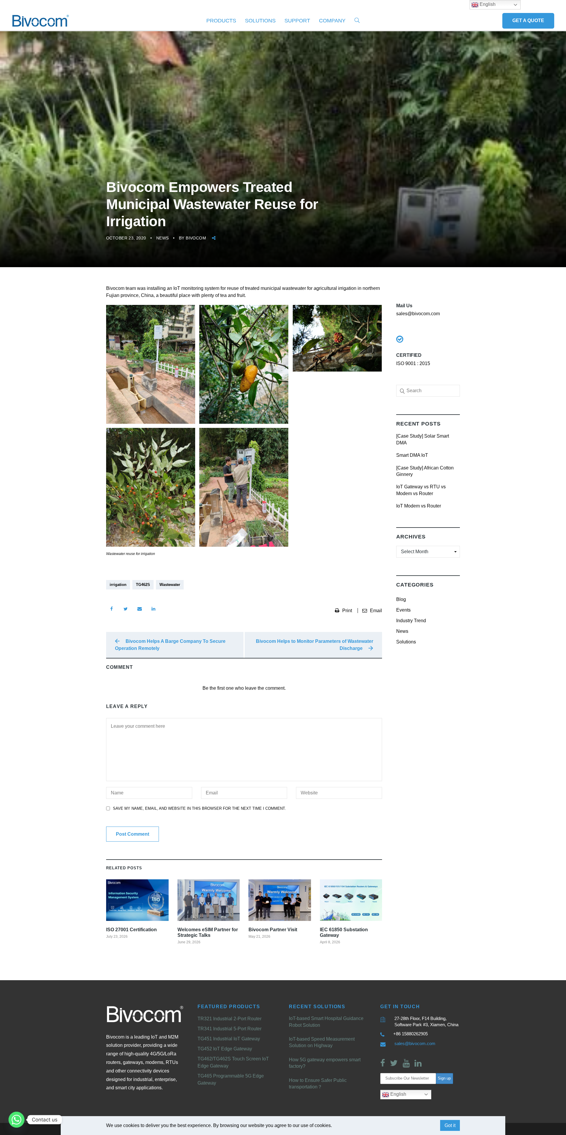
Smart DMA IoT (412, 455)
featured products (229, 1006)
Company (332, 21)
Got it (450, 1125)
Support (297, 21)
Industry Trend (411, 620)
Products (221, 21)
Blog (401, 599)
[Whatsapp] (16, 1120)
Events (403, 609)
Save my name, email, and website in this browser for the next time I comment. (199, 808)
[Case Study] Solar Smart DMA (422, 439)
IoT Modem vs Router (418, 505)
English (397, 1094)
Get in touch (400, 1006)
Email (376, 610)
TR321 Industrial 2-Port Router (229, 1018)
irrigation (118, 584)
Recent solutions (317, 1006)
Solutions (260, 21)
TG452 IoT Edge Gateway (225, 1048)
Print (347, 610)
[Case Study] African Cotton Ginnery (425, 471)
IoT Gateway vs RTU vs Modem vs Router (421, 490)
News (162, 238)
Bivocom (196, 238)
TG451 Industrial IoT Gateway (229, 1038)
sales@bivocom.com (414, 1043)
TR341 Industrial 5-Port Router (229, 1028)
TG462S (143, 584)
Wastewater (169, 584)
